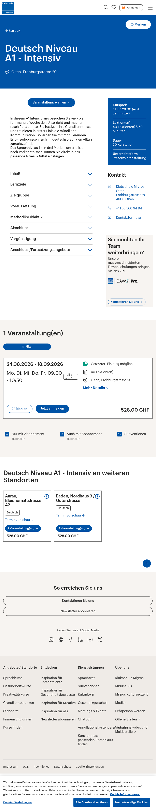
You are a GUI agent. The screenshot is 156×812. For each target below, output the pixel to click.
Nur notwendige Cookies (131, 802)
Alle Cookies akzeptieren (92, 802)
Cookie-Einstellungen (17, 802)
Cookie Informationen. (125, 794)
